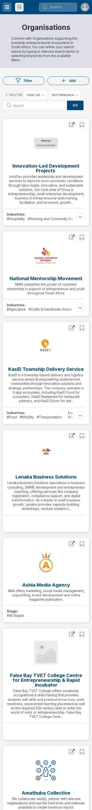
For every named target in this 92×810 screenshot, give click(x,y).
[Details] (72, 124)
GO (75, 105)
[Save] (82, 124)
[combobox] (58, 7)
